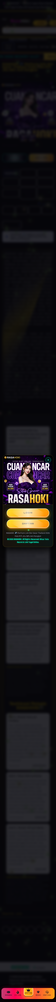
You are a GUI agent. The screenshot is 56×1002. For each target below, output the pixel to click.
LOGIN (28, 512)
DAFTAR (28, 523)
